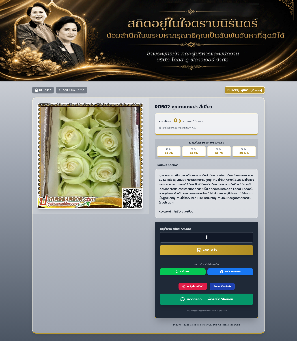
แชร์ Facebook (232, 271)
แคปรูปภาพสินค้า (195, 286)
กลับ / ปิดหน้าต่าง (73, 90)
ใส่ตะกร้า (210, 250)
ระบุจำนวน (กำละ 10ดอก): (175, 229)
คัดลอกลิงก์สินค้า (222, 286)
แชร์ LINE (185, 271)
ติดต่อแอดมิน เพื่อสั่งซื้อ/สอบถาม (210, 299)
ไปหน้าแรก (45, 90)
